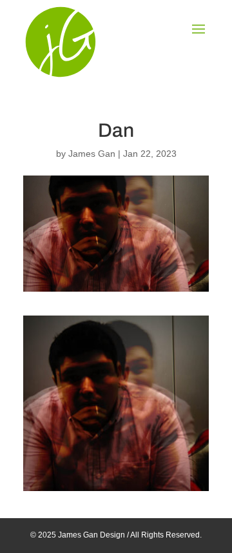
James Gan (91, 153)
